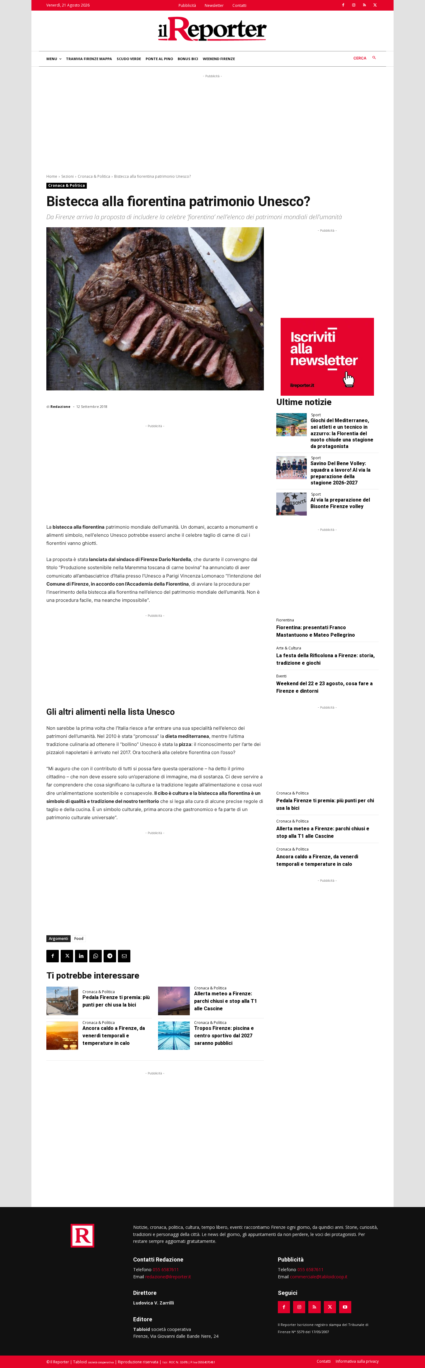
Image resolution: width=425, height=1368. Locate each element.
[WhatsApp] (95, 956)
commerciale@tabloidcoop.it (319, 1277)
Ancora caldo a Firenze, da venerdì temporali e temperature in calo (113, 1035)
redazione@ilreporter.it (168, 1277)
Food (78, 938)
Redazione (60, 406)
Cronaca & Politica (94, 176)
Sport (316, 415)
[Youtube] (345, 1307)
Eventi (281, 676)
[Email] (124, 956)
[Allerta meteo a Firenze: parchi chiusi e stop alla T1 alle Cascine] (174, 1001)
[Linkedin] (81, 956)
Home (51, 176)
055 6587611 (166, 1269)
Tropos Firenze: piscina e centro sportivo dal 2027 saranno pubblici (224, 1035)
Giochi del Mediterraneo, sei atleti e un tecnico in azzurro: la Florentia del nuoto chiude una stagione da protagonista (342, 433)
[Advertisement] (212, 123)
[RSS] (364, 5)
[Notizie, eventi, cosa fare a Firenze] (212, 29)
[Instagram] (353, 5)
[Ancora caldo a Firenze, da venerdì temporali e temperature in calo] (62, 1035)
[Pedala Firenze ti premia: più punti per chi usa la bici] (62, 1001)
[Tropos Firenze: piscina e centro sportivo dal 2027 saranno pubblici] (174, 1035)
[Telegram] (110, 956)
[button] (366, 58)
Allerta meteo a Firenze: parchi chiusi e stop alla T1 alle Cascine (225, 1001)
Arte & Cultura (288, 648)
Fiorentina (285, 620)
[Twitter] (375, 5)
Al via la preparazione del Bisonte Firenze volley (340, 503)
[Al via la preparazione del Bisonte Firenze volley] (291, 504)
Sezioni (67, 176)
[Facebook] (343, 5)
